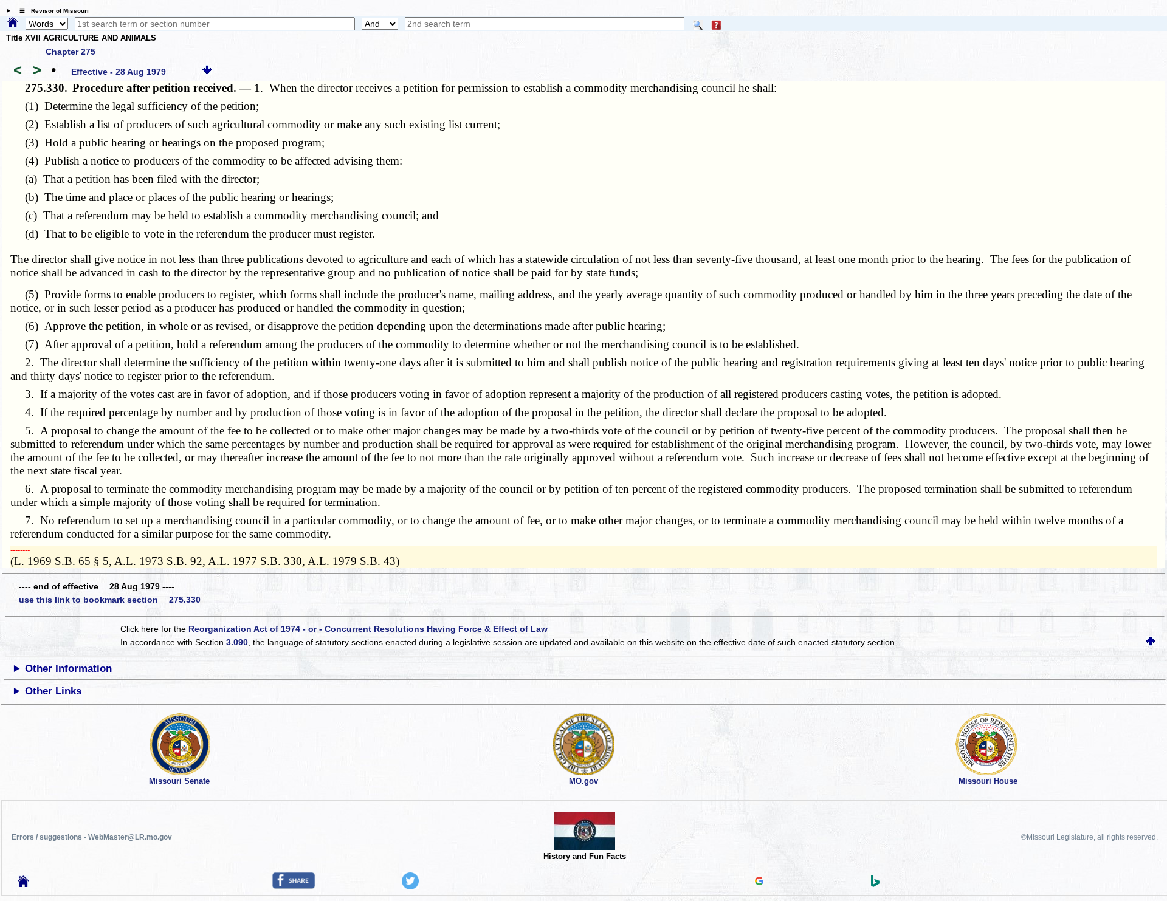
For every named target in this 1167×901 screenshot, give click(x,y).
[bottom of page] (207, 72)
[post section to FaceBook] (293, 886)
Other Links (53, 691)
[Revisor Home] (24, 884)
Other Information (68, 668)
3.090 (237, 642)
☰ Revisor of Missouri (51, 10)
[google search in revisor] (759, 882)
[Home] (12, 23)
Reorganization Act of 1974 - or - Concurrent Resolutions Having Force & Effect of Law (368, 629)
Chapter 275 (70, 52)
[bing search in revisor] (875, 884)
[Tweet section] (410, 886)
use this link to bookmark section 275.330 (110, 600)
